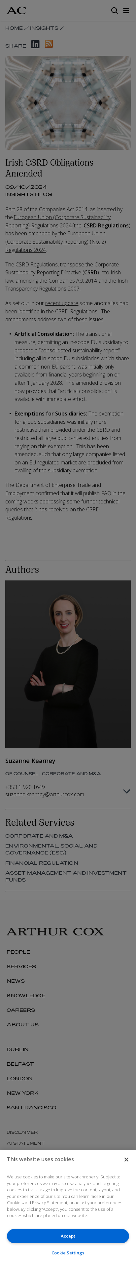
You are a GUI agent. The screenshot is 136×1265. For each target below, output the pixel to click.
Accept (68, 1236)
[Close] (126, 1159)
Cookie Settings (67, 1253)
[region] (68, 1207)
